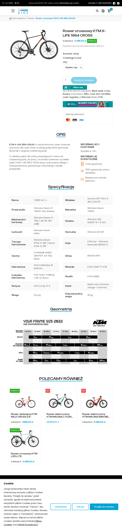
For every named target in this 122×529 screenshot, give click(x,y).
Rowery (31, 18)
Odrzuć (80, 506)
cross (92, 93)
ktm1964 (105, 93)
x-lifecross (85, 97)
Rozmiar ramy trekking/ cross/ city (72, 58)
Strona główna (19, 18)
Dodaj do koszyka (84, 80)
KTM (100, 97)
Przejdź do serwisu (104, 506)
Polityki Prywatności (28, 524)
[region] (61, 504)
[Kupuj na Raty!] (75, 87)
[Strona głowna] (20, 11)
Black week (97, 90)
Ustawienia (61, 506)
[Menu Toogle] (15, 10)
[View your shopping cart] (109, 10)
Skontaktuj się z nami (69, 3)
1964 (86, 93)
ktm (98, 93)
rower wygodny (71, 97)
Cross (107, 90)
